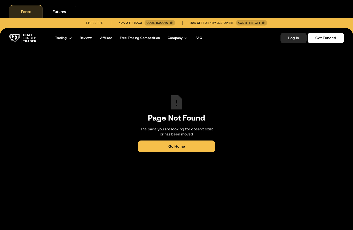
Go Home (176, 146)
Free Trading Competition (140, 38)
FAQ (198, 38)
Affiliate (106, 38)
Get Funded (325, 38)
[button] (63, 38)
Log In (293, 38)
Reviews (86, 38)
